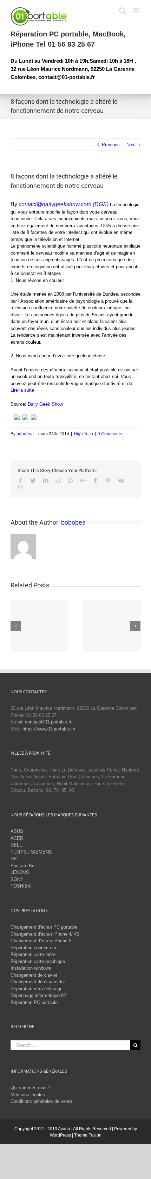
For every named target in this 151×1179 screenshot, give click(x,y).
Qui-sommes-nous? (30, 1087)
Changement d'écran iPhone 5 (41, 940)
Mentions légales (28, 1094)
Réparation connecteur (33, 947)
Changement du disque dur (38, 981)
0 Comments (110, 433)
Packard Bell (24, 865)
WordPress (60, 1135)
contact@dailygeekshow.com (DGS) (64, 204)
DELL (16, 845)
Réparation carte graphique (38, 961)
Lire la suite (22, 390)
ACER (17, 838)
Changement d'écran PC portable (44, 927)
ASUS (17, 831)
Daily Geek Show (45, 404)
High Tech (83, 433)
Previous (111, 144)
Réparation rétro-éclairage (37, 988)
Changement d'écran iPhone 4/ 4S (45, 934)
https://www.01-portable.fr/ (49, 729)
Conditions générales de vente (41, 1101)
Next (131, 144)
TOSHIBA (21, 886)
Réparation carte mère (33, 954)
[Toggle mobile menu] (136, 10)
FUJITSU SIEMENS (31, 852)
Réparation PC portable (34, 1002)
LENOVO (20, 872)
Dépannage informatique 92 (38, 995)
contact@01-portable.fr (48, 722)
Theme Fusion (87, 1135)
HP (14, 858)
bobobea (25, 433)
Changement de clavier (34, 975)
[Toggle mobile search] (122, 10)
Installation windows (31, 968)
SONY (17, 879)
